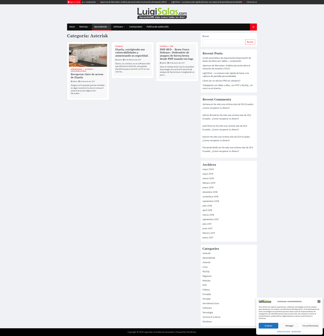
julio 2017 (207, 224)
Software (118, 26)
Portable (206, 294)
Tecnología (207, 312)
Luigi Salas (148, 332)
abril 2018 (207, 210)
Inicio (72, 26)
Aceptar (268, 325)
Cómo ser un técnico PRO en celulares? (255, 2)
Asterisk (89, 69)
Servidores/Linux (78, 71)
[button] (319, 301)
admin (75, 81)
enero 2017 (207, 237)
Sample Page (296, 331)
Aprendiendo (100, 26)
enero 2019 (208, 187)
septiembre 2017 (210, 219)
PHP (171, 46)
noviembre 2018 (210, 196)
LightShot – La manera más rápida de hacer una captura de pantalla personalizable (199, 2)
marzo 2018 (208, 215)
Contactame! (135, 26)
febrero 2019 (208, 183)
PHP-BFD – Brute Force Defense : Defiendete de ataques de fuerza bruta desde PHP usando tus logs (176, 54)
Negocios (207, 276)
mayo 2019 (207, 174)
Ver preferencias (310, 325)
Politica (206, 289)
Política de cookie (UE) (158, 26)
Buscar (205, 36)
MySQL (206, 271)
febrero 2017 (208, 233)
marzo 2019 (208, 178)
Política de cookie (283, 331)
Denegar (289, 325)
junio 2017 (207, 228)
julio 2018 (207, 205)
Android (206, 253)
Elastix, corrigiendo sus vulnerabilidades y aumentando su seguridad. (131, 53)
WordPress (191, 332)
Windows (207, 321)
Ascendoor (170, 332)
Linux (205, 267)
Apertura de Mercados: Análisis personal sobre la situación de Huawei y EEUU (126, 2)
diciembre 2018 (209, 192)
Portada (206, 299)
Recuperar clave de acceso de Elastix (87, 76)
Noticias (83, 26)
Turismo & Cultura (211, 317)
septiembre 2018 (210, 201)
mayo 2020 (208, 169)
